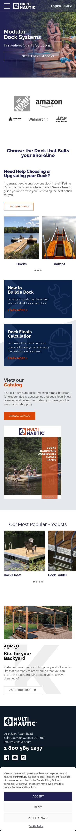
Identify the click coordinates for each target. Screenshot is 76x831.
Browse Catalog (19, 415)
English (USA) (60, 6)
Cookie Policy (36, 826)
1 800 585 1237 (23, 747)
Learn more (17, 310)
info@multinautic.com (17, 741)
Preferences (38, 818)
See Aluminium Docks (38, 56)
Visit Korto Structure (23, 690)
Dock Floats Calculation (20, 334)
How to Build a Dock (21, 290)
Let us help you (19, 206)
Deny (38, 807)
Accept (38, 796)
